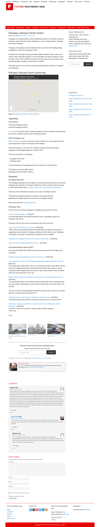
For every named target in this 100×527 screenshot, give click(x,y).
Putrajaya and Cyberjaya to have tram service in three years (29, 239)
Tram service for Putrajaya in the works (22, 227)
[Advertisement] (76, 14)
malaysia (39, 358)
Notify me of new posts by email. (17, 496)
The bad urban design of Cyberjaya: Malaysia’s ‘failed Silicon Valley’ (17, 336)
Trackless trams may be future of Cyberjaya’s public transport (29, 297)
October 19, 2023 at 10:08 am (18, 435)
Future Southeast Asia (25, 7)
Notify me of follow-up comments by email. (19, 492)
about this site (73, 46)
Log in (63, 525)
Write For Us (11, 518)
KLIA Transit (13, 131)
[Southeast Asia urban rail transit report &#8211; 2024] (56, 329)
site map (66, 514)
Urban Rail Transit (19, 358)
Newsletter (87, 509)
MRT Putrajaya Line (15, 141)
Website (11, 486)
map (64, 512)
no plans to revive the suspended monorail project (44, 187)
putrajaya (48, 358)
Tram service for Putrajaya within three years (23, 243)
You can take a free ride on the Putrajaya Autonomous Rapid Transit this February (36, 261)
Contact (9, 514)
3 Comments (31, 35)
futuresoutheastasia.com (53, 525)
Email (10, 481)
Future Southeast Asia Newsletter (35, 367)
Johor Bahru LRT (32, 334)
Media (9, 516)
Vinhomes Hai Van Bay (76, 95)
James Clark (21, 365)
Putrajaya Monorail (29, 202)
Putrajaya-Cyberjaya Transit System (26, 114)
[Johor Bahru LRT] (37, 329)
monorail (44, 358)
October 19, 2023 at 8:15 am (16, 389)
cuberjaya (33, 358)
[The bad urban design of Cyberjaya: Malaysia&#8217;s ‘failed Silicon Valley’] (17, 329)
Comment (11, 462)
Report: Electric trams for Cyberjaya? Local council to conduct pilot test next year (35, 277)
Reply (11, 412)
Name (10, 477)
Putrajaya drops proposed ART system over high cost (26, 257)
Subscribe (51, 352)
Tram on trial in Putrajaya (17, 214)
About (9, 509)
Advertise (10, 512)
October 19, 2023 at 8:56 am (17, 418)
